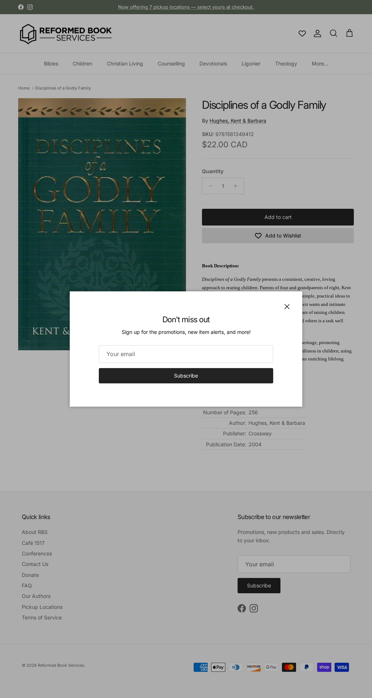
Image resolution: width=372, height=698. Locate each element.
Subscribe (186, 375)
